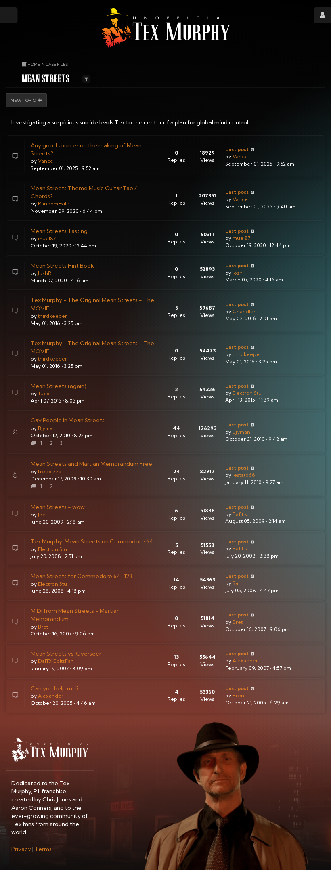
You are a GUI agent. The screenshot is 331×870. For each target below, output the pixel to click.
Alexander (245, 661)
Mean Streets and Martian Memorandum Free (91, 463)
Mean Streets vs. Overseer (66, 653)
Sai (236, 583)
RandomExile (53, 204)
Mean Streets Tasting (59, 231)
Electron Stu (247, 393)
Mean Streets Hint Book (62, 265)
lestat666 (244, 475)
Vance (45, 161)
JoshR (44, 273)
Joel (42, 515)
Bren (238, 695)
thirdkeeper (52, 316)
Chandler (244, 311)
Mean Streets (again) (58, 386)
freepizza (49, 471)
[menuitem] (21, 849)
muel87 (47, 238)
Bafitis (240, 514)
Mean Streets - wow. (58, 507)
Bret (43, 627)
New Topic (23, 100)
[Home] (166, 28)
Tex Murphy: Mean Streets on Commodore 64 (92, 541)
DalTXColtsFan (56, 661)
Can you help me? (55, 688)
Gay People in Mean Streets (68, 420)
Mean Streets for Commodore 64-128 (81, 576)
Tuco (44, 393)
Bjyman (47, 428)
